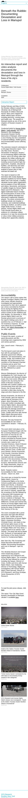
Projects (4, 3)
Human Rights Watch (7, 87)
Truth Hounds (17, 87)
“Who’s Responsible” (17, 327)
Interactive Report (8, 102)
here (2, 590)
